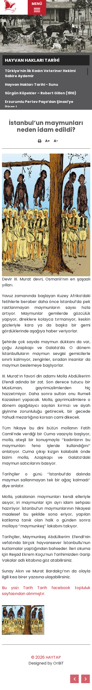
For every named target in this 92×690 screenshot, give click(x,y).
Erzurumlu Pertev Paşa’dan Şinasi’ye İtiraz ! (39, 104)
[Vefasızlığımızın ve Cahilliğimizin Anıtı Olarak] (85, 679)
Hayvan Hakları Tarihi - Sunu (31, 84)
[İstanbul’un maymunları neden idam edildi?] (23, 620)
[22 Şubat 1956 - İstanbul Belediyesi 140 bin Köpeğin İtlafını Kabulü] (74, 679)
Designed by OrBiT (46, 663)
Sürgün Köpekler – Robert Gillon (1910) (40, 93)
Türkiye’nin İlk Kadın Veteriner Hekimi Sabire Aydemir (40, 73)
